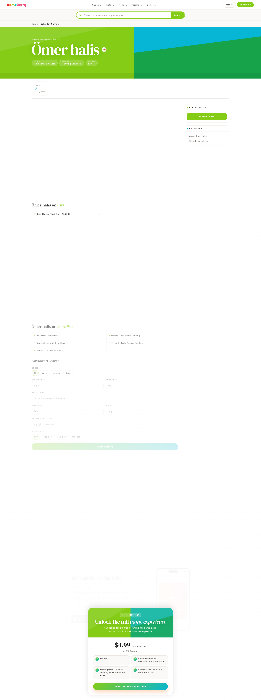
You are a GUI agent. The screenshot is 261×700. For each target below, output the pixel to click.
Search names (105, 446)
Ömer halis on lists (198, 141)
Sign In (229, 4)
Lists (108, 5)
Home (35, 24)
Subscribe (245, 4)
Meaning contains (42, 419)
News (121, 5)
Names (95, 5)
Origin (109, 406)
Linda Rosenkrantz (42, 39)
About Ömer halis (198, 136)
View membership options (130, 686)
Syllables (37, 406)
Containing (38, 393)
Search (177, 15)
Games (150, 5)
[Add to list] (104, 49)
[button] (207, 116)
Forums (135, 5)
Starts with (38, 380)
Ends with (111, 380)
